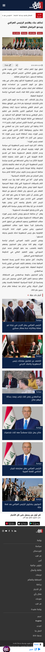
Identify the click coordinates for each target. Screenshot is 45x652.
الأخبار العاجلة (39, 15)
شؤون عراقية (36, 565)
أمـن (40, 560)
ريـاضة (39, 584)
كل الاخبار (38, 589)
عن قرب (38, 556)
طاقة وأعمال (36, 570)
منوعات (38, 599)
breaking (24, 33)
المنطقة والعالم (35, 580)
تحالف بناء (16, 33)
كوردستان (37, 551)
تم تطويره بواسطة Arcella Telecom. (22, 643)
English (38, 621)
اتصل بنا (38, 631)
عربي (39, 616)
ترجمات (39, 575)
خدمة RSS (37, 636)
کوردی (39, 626)
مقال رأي (38, 594)
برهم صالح (32, 33)
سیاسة (40, 33)
